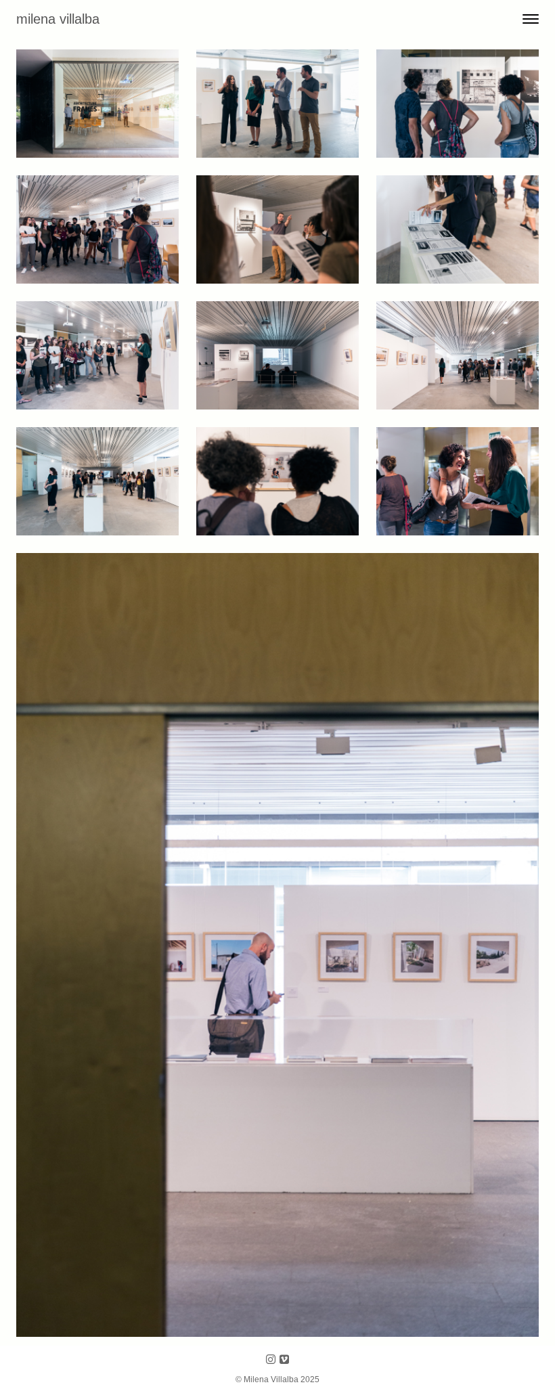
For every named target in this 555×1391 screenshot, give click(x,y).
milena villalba (57, 19)
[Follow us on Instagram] (270, 1360)
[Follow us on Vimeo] (284, 1360)
